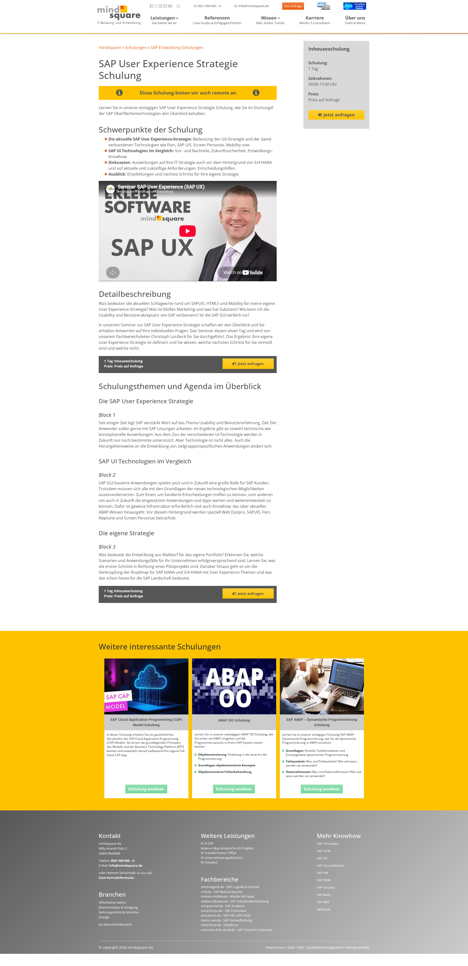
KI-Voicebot (209, 862)
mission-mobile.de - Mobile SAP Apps (227, 896)
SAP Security (326, 887)
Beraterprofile (358, 947)
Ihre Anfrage (293, 6)
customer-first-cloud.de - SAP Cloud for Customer (236, 930)
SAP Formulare (327, 843)
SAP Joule (323, 909)
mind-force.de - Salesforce (219, 925)
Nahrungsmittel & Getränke (119, 912)
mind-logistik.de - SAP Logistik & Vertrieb (230, 887)
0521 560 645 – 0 (209, 6)
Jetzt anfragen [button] (251, 363)
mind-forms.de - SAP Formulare (223, 911)
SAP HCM (324, 851)
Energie (104, 917)
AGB (290, 947)
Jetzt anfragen (339, 115)
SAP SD (322, 858)
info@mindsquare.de (253, 6)
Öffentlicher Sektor (112, 902)
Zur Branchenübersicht (115, 924)
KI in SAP (207, 843)
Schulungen (136, 47)
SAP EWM (324, 880)
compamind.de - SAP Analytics (222, 906)
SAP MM (323, 902)
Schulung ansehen (146, 789)
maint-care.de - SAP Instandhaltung (226, 920)
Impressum (275, 947)
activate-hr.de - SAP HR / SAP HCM (225, 915)
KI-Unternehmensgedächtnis (222, 857)
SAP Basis (324, 894)
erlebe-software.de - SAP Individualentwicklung (235, 901)
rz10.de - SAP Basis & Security (222, 892)
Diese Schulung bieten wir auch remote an (188, 92)
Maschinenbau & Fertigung (118, 907)
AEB (300, 947)
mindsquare (110, 47)
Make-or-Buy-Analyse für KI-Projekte (227, 848)
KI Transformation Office (218, 853)
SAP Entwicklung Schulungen (177, 47)
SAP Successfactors (330, 865)
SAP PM (322, 873)
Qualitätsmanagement (325, 947)
